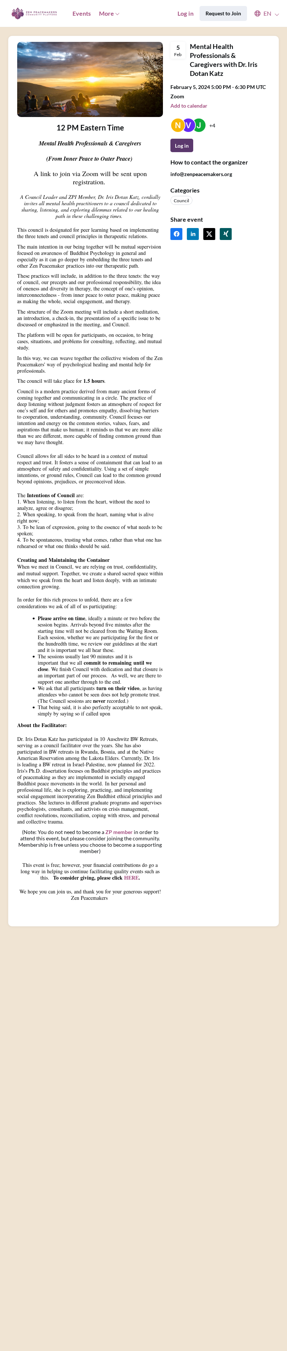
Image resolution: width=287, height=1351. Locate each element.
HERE (131, 877)
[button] (263, 13)
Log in (186, 13)
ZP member (119, 832)
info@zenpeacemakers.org (201, 174)
